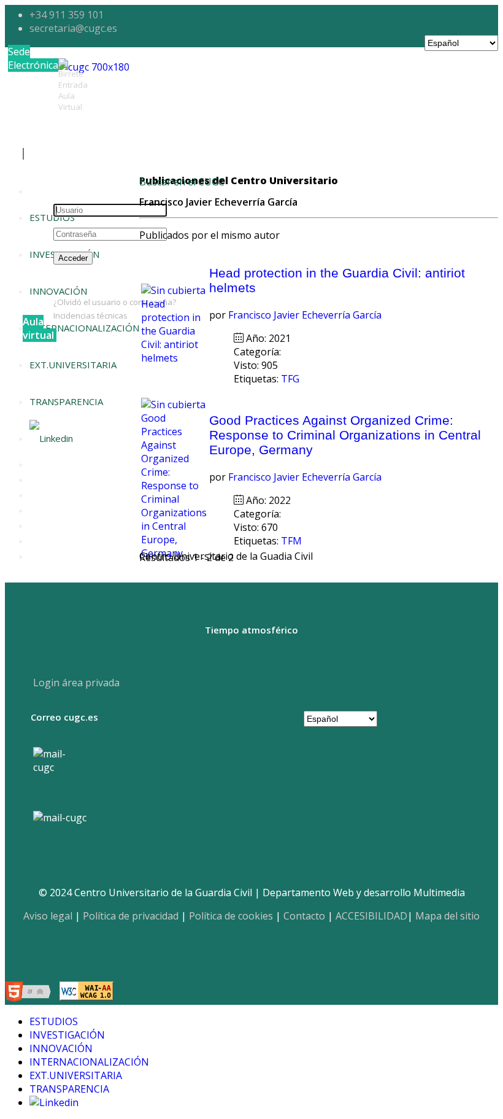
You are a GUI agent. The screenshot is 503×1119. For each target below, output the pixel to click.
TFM (292, 541)
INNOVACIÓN (61, 1048)
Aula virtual (38, 328)
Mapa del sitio (447, 916)
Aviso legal (47, 916)
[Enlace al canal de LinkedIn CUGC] (51, 438)
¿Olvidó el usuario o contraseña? (114, 302)
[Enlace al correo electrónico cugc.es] (59, 773)
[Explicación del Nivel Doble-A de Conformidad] (86, 993)
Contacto (304, 916)
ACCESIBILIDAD (371, 916)
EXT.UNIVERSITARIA (73, 364)
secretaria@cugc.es (73, 28)
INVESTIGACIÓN (67, 1035)
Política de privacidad (131, 916)
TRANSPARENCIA (66, 401)
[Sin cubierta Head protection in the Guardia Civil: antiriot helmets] (174, 358)
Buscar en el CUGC (182, 181)
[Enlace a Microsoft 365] (59, 817)
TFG (291, 378)
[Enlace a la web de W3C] (31, 993)
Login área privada (75, 682)
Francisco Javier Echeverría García (305, 315)
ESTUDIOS (52, 217)
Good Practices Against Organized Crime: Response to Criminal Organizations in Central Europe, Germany (345, 435)
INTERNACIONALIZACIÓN (84, 328)
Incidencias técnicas (90, 315)
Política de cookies (231, 916)
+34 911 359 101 (66, 14)
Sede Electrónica (33, 58)
